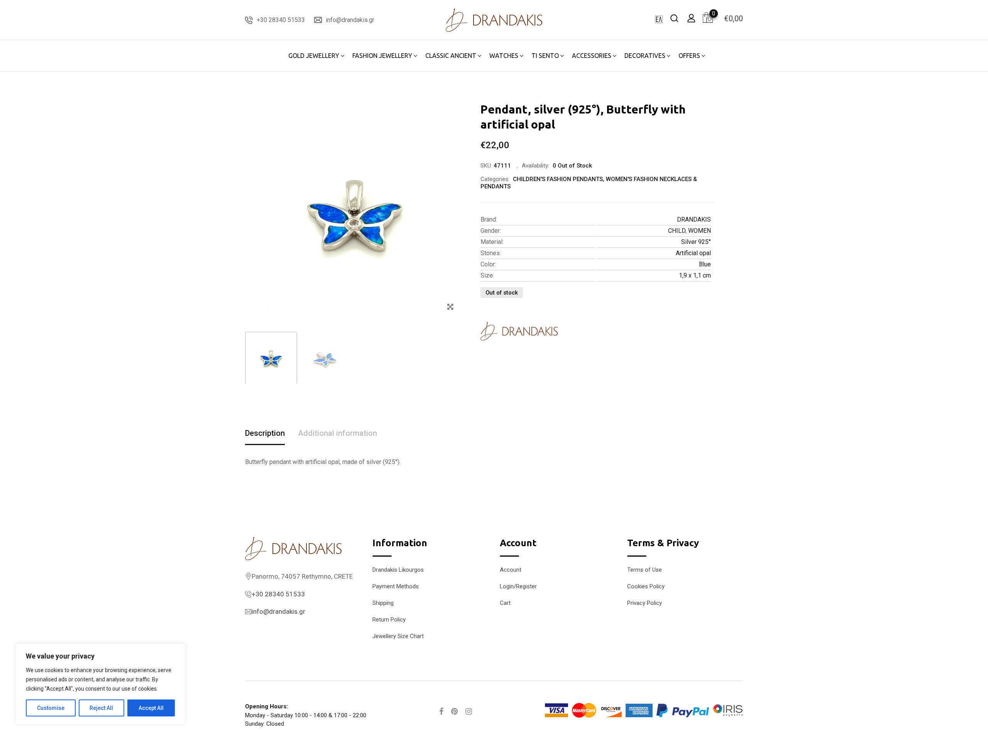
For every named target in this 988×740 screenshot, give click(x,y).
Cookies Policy (646, 586)
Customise (50, 708)
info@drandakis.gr (350, 20)
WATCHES (503, 55)
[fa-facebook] (441, 711)
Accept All (151, 708)
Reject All (101, 708)
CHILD (676, 230)
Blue (705, 264)
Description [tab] (265, 433)
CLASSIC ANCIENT (450, 55)
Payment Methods (395, 586)
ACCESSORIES (591, 55)
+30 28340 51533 (281, 20)
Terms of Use (644, 569)
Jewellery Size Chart (398, 636)
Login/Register (518, 586)
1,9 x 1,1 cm (695, 275)
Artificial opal (693, 253)
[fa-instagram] (468, 711)
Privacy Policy (644, 602)
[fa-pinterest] (454, 711)
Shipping (383, 602)
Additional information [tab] (337, 433)
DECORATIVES (644, 55)
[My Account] (691, 18)
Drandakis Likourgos (398, 569)
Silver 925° (696, 242)
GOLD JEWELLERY (313, 55)
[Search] (674, 18)
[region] (100, 684)
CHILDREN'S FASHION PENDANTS (558, 179)
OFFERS (689, 55)
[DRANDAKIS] (519, 331)
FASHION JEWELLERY (382, 55)
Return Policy (389, 619)
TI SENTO (545, 55)
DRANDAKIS (694, 219)
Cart (505, 602)
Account (510, 569)
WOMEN (699, 230)
